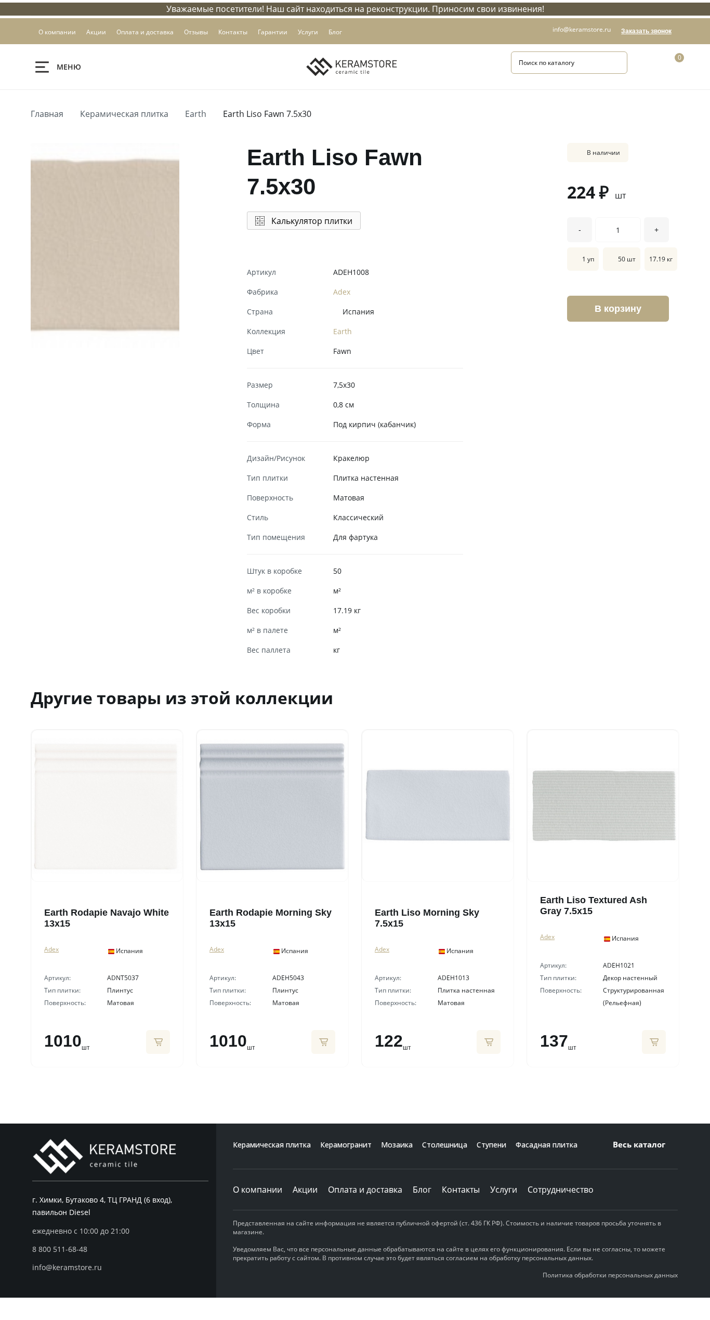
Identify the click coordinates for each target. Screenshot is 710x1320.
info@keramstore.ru (582, 29)
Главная (47, 114)
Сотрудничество (561, 1189)
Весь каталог (639, 1144)
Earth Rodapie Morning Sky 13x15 (270, 918)
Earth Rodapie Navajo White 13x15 (106, 918)
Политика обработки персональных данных (610, 1275)
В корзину (618, 308)
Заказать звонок (646, 31)
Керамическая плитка (124, 114)
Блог (422, 1189)
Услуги (503, 1189)
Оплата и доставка (365, 1189)
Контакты (461, 1189)
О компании (257, 1189)
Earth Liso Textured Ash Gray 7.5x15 (593, 905)
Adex (341, 292)
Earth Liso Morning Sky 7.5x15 (427, 918)
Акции (305, 1189)
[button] (120, 1249)
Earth (195, 114)
